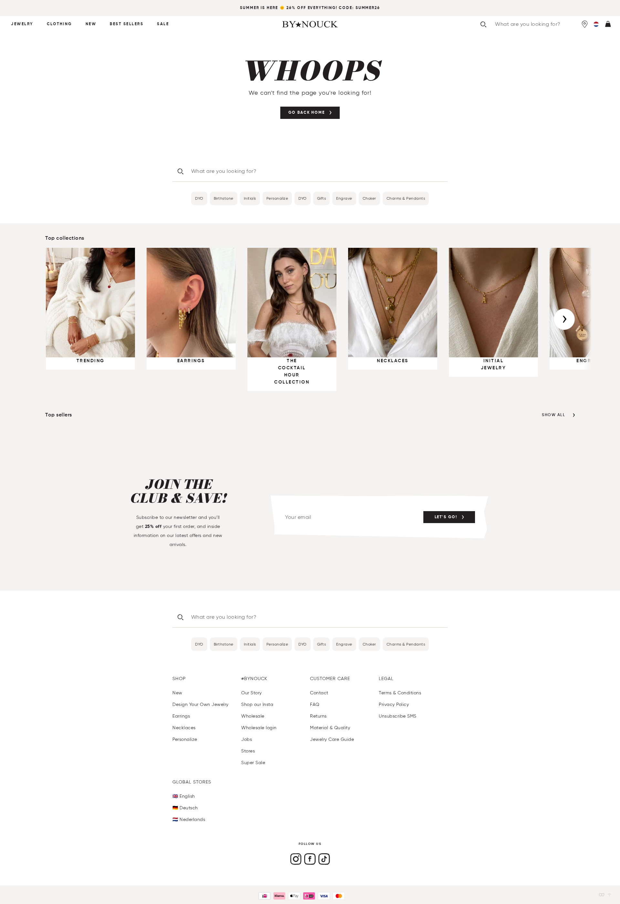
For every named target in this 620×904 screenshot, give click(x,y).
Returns (318, 716)
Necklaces (184, 728)
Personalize (277, 198)
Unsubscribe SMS (398, 716)
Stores (248, 751)
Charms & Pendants (406, 198)
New (91, 24)
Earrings (181, 716)
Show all (553, 415)
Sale (163, 24)
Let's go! (446, 517)
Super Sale (253, 762)
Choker (369, 198)
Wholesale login (259, 728)
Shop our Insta (257, 704)
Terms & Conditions (400, 693)
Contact (319, 693)
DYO (199, 198)
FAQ (314, 704)
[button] (596, 24)
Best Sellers (126, 24)
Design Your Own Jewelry (200, 704)
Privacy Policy (394, 704)
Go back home (306, 113)
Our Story (251, 693)
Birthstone (223, 198)
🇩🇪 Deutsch (185, 808)
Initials (250, 198)
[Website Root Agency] (609, 895)
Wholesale (252, 716)
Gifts (321, 198)
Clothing (59, 24)
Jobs (246, 739)
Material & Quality (330, 728)
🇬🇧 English (183, 796)
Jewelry (22, 24)
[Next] (564, 319)
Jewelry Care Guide (332, 739)
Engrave (344, 198)
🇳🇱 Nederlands (188, 819)
